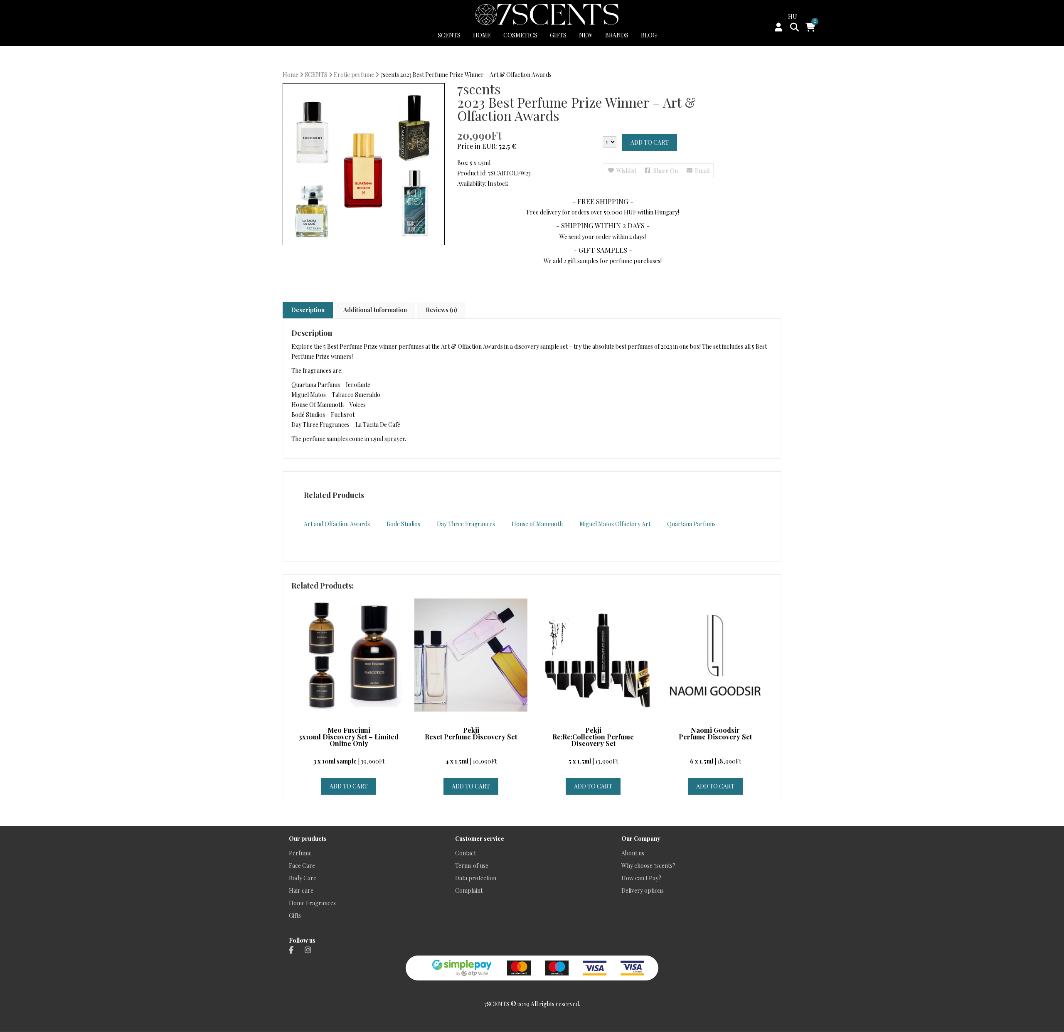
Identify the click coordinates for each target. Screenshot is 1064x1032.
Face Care (302, 865)
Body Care (302, 878)
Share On (665, 171)
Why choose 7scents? (648, 865)
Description (308, 310)
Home (290, 75)
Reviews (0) (441, 310)
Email (702, 171)
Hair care (301, 890)
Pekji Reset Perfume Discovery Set (471, 734)
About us (632, 853)
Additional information (375, 310)
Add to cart (650, 142)
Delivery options (642, 890)
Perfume (300, 853)
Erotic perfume (354, 75)
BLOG (649, 35)
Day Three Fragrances (466, 524)
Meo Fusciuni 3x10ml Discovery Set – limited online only (349, 737)
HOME (482, 35)
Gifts (295, 915)
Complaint (469, 890)
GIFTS (558, 35)
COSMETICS (520, 35)
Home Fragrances (312, 903)
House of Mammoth (537, 524)
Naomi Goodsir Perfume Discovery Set (715, 734)
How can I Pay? (641, 878)
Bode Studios (403, 524)
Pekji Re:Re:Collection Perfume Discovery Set (593, 737)
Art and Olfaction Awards (337, 524)
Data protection (475, 878)
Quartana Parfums (691, 524)
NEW (586, 35)
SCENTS (449, 35)
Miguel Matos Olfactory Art (614, 524)
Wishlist (626, 171)
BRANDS (616, 35)
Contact (465, 853)
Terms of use (471, 865)
